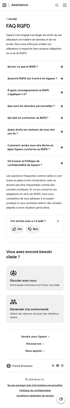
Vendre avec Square (34, 336)
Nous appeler (34, 350)
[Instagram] (62, 365)
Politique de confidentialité (35, 390)
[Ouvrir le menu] (65, 5)
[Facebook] (57, 365)
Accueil (12, 18)
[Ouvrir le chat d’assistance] (61, 399)
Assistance (19, 5)
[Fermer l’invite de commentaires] (58, 221)
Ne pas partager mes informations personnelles (35, 385)
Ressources (34, 343)
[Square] (4, 5)
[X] (53, 365)
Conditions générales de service (35, 395)
